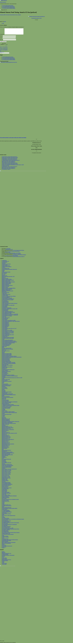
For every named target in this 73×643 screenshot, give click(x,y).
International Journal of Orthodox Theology (9, 394)
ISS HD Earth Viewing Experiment (7, 397)
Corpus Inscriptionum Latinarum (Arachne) (9, 340)
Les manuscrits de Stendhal (6, 407)
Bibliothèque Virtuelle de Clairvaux (7, 290)
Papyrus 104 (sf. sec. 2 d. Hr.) (6, 470)
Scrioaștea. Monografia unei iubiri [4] (18, 256)
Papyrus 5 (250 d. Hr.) (5, 475)
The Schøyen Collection (6, 529)
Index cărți (3, 390)
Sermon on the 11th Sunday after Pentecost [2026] (10, 163)
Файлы (3, 547)
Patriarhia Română (5, 560)
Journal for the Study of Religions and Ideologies (9, 401)
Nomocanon (4, 460)
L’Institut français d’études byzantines (8, 404)
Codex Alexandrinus (5, 304)
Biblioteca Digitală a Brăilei (6, 282)
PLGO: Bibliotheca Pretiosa (6, 483)
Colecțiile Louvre (4, 336)
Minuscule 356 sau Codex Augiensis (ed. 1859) (9, 433)
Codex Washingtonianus (6, 333)
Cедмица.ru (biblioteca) (6, 345)
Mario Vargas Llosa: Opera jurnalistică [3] (8, 167)
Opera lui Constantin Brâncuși (6, 466)
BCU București (4, 272)
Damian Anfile (4, 346)
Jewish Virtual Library (5, 400)
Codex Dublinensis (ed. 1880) (6, 313)
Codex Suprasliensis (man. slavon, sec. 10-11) (9, 328)
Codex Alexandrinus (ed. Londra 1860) (8, 305)
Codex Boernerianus (5, 309)
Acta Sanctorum (4, 262)
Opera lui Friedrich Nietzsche (6, 467)
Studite (3, 514)
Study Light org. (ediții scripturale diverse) (8, 515)
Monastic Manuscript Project (6, 450)
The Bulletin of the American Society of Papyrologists (10, 522)
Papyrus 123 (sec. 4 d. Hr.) (6, 473)
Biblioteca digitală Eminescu (6, 283)
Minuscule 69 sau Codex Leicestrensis (8, 443)
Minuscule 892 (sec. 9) (5, 447)
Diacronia (3, 351)
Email (1, 37)
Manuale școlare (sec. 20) (6, 418)
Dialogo (3, 352)
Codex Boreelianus (5, 310)
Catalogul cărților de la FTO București (8, 298)
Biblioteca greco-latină (5, 286)
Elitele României (4, 372)
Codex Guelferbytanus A (6, 317)
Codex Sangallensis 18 (5, 322)
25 (1, 49)
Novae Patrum (4, 461)
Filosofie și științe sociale (6, 379)
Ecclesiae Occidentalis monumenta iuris (8, 369)
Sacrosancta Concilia (5, 500)
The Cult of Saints (5, 523)
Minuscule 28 (4, 431)
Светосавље (4, 546)
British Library (4, 291)
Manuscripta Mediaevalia (6, 420)
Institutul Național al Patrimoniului (7, 393)
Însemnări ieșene (4, 392)
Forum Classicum (4, 380)
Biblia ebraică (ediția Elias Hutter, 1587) (8, 276)
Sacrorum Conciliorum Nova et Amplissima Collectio (10, 499)
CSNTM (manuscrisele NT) (6, 344)
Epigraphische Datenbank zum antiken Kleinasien (10, 375)
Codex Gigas (4, 316)
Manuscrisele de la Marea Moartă (7, 422)
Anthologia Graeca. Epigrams (6, 266)
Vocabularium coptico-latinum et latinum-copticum (10, 539)
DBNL (3, 347)
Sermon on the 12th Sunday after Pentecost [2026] (10, 157)
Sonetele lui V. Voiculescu (17, 253)
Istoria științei (4, 398)
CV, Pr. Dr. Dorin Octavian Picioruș (7, 5)
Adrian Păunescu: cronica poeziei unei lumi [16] (9, 158)
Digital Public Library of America (7, 365)
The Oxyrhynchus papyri (6, 527)
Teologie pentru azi (3, 2)
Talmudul (3, 517)
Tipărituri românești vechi (6, 533)
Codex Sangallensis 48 (5, 323)
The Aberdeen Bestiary (5, 521)
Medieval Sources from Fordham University (9, 423)
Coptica (3, 339)
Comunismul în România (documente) (8, 337)
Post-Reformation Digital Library (7, 484)
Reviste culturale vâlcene (6, 494)
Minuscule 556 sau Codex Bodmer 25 (8, 439)
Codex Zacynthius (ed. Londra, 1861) (8, 334)
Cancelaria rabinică (5, 295)
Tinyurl (3, 561)
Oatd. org (3, 463)
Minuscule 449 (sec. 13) (6, 435)
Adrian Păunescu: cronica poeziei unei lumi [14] (9, 162)
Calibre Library (4, 293)
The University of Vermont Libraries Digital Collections (10, 532)
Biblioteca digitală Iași (5, 284)
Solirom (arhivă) (4, 509)
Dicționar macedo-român (6, 359)
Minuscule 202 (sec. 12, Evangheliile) (8, 429)
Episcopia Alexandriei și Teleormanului (8, 555)
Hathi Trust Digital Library (6, 385)
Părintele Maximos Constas (6, 477)
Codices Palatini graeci (5, 335)
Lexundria (3, 409)
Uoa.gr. (3, 537)
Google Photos (4, 557)
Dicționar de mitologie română (7, 354)
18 (1, 48)
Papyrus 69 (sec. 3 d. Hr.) (6, 476)
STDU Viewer (4, 512)
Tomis (3, 535)
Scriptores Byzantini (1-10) (6, 504)
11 (1, 47)
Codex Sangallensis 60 (5, 325)
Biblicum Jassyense (5, 278)
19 (2, 48)
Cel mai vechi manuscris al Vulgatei (7, 299)
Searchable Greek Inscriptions (6, 505)
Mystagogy (4, 456)
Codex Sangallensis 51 (5, 324)
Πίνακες (3, 544)
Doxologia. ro (4, 368)
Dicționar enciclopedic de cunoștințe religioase (9, 356)
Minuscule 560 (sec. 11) (5, 440)
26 (2, 49)
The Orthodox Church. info (6, 526)
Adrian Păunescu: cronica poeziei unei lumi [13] (9, 166)
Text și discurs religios (5, 518)
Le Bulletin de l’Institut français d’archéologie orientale (10, 405)
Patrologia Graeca (5, 478)
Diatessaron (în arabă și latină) (6, 353)
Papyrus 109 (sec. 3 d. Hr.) (6, 471)
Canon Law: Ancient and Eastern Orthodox (9, 296)
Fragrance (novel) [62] (5, 165)
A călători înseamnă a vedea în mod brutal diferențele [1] (11, 160)
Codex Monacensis (5, 318)
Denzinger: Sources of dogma (6, 348)
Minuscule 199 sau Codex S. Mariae (7, 427)
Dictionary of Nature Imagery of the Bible (8, 362)
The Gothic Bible (4, 525)
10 (0, 47)
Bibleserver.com (4, 275)
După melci (8, 248)
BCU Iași (3, 274)
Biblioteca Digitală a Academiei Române (8, 281)
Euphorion (3, 376)
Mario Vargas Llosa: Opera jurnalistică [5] (8, 161)
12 (2, 47)
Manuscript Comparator (5, 419)
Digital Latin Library (5, 364)
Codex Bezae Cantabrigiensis (6, 307)
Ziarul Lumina (4, 564)
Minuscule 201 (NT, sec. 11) (6, 428)
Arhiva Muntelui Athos (5, 268)
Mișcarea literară (4, 448)
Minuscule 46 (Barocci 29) (6, 436)
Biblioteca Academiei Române (7, 279)
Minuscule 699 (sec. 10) (6, 444)
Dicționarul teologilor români (6, 361)
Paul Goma (4, 481)
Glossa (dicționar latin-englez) (6, 384)
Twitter (3, 562)
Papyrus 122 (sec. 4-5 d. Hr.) (6, 472)
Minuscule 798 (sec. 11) (5, 445)
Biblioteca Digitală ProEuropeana (7, 285)
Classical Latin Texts (5, 302)
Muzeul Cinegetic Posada (6, 453)
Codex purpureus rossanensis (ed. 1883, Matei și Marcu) (11, 321)
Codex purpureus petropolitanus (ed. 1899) (8, 320)
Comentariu (2, 34)
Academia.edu (4, 260)
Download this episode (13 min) (36, 18)
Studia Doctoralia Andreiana (6, 513)
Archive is (3, 267)
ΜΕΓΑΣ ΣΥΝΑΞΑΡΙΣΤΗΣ (6, 543)
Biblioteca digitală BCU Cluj (6, 553)
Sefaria (3, 506)
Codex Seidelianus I (5, 326)
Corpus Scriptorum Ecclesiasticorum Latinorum (9, 341)
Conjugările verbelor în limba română (8, 338)
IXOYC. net (4, 399)
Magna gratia (4, 417)
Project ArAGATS (5, 486)
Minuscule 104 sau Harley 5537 (7, 426)
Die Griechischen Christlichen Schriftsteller (9, 363)
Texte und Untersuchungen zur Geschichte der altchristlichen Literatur (13, 519)
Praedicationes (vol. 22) (9, 249)
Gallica (3, 382)
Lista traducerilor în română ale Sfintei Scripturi (9, 412)
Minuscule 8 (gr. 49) (5, 446)
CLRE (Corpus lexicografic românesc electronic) (9, 303)
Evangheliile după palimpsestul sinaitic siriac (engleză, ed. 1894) (12, 377)
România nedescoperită (5, 497)
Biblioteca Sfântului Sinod (6, 289)
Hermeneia (3, 386)
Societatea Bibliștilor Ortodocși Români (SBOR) (9, 508)
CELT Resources (4, 300)
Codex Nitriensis (4, 319)
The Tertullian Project (5, 531)
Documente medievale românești (7, 366)
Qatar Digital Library (5, 488)
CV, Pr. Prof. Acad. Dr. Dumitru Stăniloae (8, 8)
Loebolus (3, 415)
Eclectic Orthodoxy (5, 370)
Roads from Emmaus (5, 496)
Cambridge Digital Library (6, 294)
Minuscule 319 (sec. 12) (6, 432)
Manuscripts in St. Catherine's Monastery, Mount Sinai (10, 421)
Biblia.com (3, 277)
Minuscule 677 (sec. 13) (6, 442)
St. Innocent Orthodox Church (7, 511)
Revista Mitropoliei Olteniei (6, 493)
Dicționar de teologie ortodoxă (7, 355)
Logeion (3, 416)
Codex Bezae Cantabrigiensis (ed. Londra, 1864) (9, 308)
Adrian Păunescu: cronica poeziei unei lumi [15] (9, 159)
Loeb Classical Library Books (6, 414)
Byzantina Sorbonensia (5, 292)
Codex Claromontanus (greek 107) (7, 311)
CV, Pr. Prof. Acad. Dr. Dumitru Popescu (8, 7)
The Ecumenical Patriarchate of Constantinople (9, 524)
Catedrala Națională (5, 554)
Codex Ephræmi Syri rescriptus (7, 315)
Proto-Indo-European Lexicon (6, 487)
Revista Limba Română (5, 492)
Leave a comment (18, 14)
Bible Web (3, 552)
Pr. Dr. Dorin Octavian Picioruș (10, 14)
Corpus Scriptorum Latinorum (6, 343)
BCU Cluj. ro (4, 273)
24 (0, 49)
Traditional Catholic (5, 536)
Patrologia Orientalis (5, 480)
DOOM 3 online (4, 367)
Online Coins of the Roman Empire (7, 465)
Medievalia (3, 425)
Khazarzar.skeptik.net (5, 403)
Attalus (3, 271)
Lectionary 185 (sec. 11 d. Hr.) (7, 406)
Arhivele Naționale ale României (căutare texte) (9, 269)
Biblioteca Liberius (5, 287)
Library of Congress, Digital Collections (8, 411)
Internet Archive (4, 558)
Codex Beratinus (4, 306)
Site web (1, 39)
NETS (3, 458)
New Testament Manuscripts (6, 459)
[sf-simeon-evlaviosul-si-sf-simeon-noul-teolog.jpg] (36, 16)
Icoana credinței (4, 387)
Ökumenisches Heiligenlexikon (7, 464)
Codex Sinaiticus (4, 327)
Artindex (3, 270)
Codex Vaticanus (4, 329)
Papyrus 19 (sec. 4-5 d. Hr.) (6, 474)
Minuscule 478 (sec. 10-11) (6, 437)
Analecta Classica (5, 264)
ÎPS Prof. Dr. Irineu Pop (6, 396)
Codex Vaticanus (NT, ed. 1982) (7, 330)
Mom (3, 449)
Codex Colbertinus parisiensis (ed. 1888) (8, 312)
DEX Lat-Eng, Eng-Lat (5, 350)
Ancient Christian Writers (6, 265)
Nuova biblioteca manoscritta (6, 462)
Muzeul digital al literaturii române (7, 454)
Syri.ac (3, 516)
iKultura (3, 389)
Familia (3, 378)
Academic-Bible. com (5, 261)
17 (0, 48)
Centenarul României (5, 301)
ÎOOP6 (3, 395)
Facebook (3, 556)
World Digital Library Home (6, 540)
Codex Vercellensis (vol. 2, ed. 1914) (8, 332)
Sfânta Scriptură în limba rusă (6, 507)
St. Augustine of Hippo (5, 510)
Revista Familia (4, 491)
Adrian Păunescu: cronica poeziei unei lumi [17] (9, 156)
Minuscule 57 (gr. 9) (5, 441)
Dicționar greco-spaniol (5, 358)
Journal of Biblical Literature (6, 402)
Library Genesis (4, 410)
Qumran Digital (4, 489)
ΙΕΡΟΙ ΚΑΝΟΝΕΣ (5, 541)
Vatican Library (4, 563)
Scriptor (3, 503)
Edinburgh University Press (6, 371)
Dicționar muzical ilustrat (6, 360)
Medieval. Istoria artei (5, 424)
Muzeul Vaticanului (5, 455)
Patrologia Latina (4, 479)
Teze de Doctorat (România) (6, 520)
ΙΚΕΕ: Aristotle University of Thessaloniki (8, 542)
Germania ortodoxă (5, 383)
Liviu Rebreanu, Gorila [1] (6, 169)
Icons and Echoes (4, 388)
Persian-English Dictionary (6, 482)
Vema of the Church (5, 538)
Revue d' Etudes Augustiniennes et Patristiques (9, 495)
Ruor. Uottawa (4, 498)
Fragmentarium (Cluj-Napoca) (6, 381)
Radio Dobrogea (4, 490)
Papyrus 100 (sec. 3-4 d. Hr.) (6, 469)
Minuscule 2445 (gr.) (5, 430)
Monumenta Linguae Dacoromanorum (8, 452)
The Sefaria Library (5, 530)
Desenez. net (4, 349)
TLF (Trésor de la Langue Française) (8, 534)
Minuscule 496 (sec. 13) (6, 438)
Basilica (3, 551)
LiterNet (3, 413)
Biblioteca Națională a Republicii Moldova (8, 288)
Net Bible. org (4, 457)
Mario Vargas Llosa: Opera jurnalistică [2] (8, 168)
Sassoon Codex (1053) (5, 501)
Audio (5, 21)
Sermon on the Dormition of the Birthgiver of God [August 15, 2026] (13, 164)
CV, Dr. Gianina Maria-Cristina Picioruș (8, 6)
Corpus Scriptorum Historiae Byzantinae (8, 342)
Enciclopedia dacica (5, 373)
